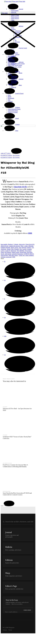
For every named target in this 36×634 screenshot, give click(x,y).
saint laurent (8, 254)
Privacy (5, 630)
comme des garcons (14, 246)
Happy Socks (14, 247)
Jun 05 (6, 153)
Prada (2, 252)
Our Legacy (28, 250)
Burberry (10, 244)
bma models (4, 244)
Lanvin (24, 249)
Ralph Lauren (15, 252)
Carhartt (16, 244)
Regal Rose (23, 252)
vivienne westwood (6, 257)
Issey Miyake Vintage (25, 247)
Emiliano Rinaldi (5, 247)
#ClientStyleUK (6, 155)
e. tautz (26, 246)
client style (22, 244)
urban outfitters (29, 255)
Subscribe (27, 610)
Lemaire (29, 249)
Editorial (16, 155)
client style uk (4, 246)
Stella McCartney (13, 255)
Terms (10, 630)
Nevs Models (20, 250)
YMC (13, 257)
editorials (30, 246)
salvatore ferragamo (17, 254)
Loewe (3, 250)
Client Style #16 (29, 244)
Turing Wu (22, 255)
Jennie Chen (10, 249)
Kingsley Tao (18, 249)
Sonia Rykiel (4, 255)
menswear (13, 250)
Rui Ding (29, 252)
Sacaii (2, 254)
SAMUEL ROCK (29, 254)
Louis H (7, 250)
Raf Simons (8, 252)
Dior (22, 246)
